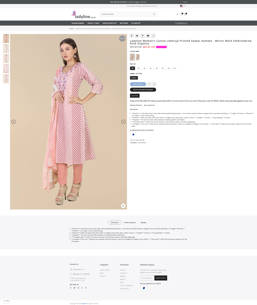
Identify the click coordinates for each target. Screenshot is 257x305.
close (72, 2)
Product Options (130, 222)
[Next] (123, 122)
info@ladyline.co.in (181, 23)
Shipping (122, 276)
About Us (123, 270)
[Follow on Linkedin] (82, 288)
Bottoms (103, 276)
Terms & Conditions (126, 285)
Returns (122, 279)
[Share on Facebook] (131, 35)
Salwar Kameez (105, 270)
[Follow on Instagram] (78, 288)
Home (71, 28)
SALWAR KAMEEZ (78, 23)
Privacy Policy (124, 289)
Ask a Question (149, 105)
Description (115, 222)
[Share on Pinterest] (142, 35)
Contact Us (123, 273)
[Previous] (14, 122)
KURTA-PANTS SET (110, 23)
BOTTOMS (124, 23)
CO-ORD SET (135, 23)
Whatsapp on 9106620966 (81, 274)
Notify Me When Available (143, 90)
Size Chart (135, 96)
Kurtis (102, 273)
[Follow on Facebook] (71, 288)
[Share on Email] (148, 35)
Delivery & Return (136, 105)
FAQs (121, 282)
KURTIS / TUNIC (93, 23)
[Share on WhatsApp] (153, 35)
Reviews (143, 222)
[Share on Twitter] (137, 35)
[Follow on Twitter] (74, 288)
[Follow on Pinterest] (86, 288)
